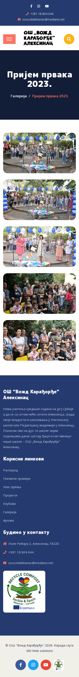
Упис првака (12, 487)
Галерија (19, 96)
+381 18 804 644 (41, 14)
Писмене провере (17, 478)
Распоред (10, 470)
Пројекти (10, 495)
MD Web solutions (39, 651)
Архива (8, 520)
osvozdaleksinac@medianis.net (43, 19)
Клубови (9, 503)
